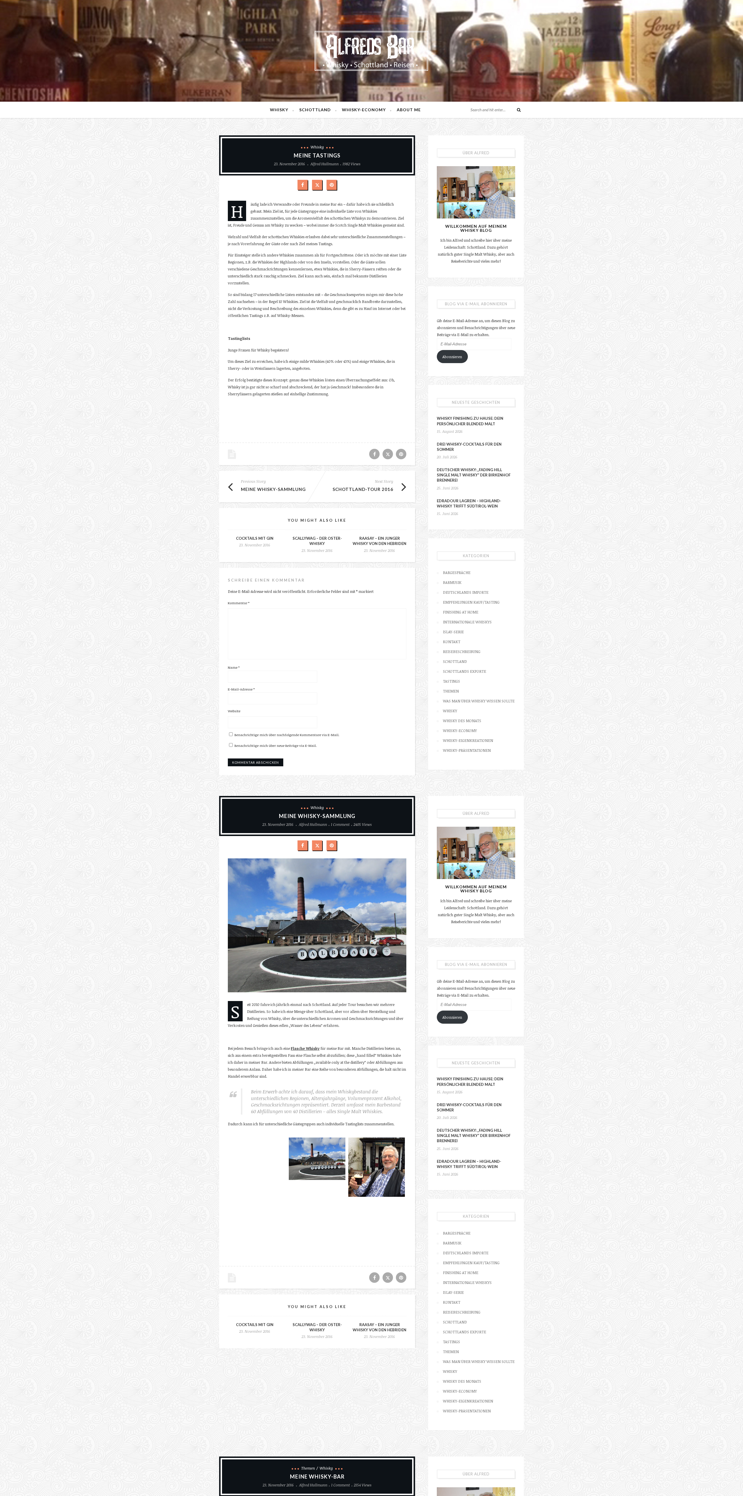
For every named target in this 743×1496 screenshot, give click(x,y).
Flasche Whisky (305, 1048)
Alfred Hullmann (325, 163)
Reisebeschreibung (461, 651)
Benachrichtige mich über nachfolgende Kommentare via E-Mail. (287, 734)
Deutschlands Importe (465, 592)
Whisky (279, 109)
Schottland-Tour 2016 (363, 489)
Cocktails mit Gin (254, 538)
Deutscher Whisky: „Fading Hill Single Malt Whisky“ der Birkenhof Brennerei (474, 474)
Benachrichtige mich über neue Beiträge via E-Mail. (276, 745)
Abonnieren (452, 356)
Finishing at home (460, 612)
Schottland (315, 109)
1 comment (340, 824)
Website (234, 710)
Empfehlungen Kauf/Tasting (471, 602)
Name (233, 667)
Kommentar (238, 602)
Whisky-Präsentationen (467, 750)
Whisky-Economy (364, 109)
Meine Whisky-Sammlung (273, 489)
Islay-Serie (453, 631)
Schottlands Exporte (464, 671)
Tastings (451, 681)
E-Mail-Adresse (241, 689)
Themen (451, 691)
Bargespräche (456, 572)
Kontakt (451, 641)
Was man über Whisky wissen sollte (479, 701)
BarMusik (452, 582)
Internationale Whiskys (467, 622)
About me (409, 109)
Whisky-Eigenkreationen (468, 740)
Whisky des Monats (462, 720)
